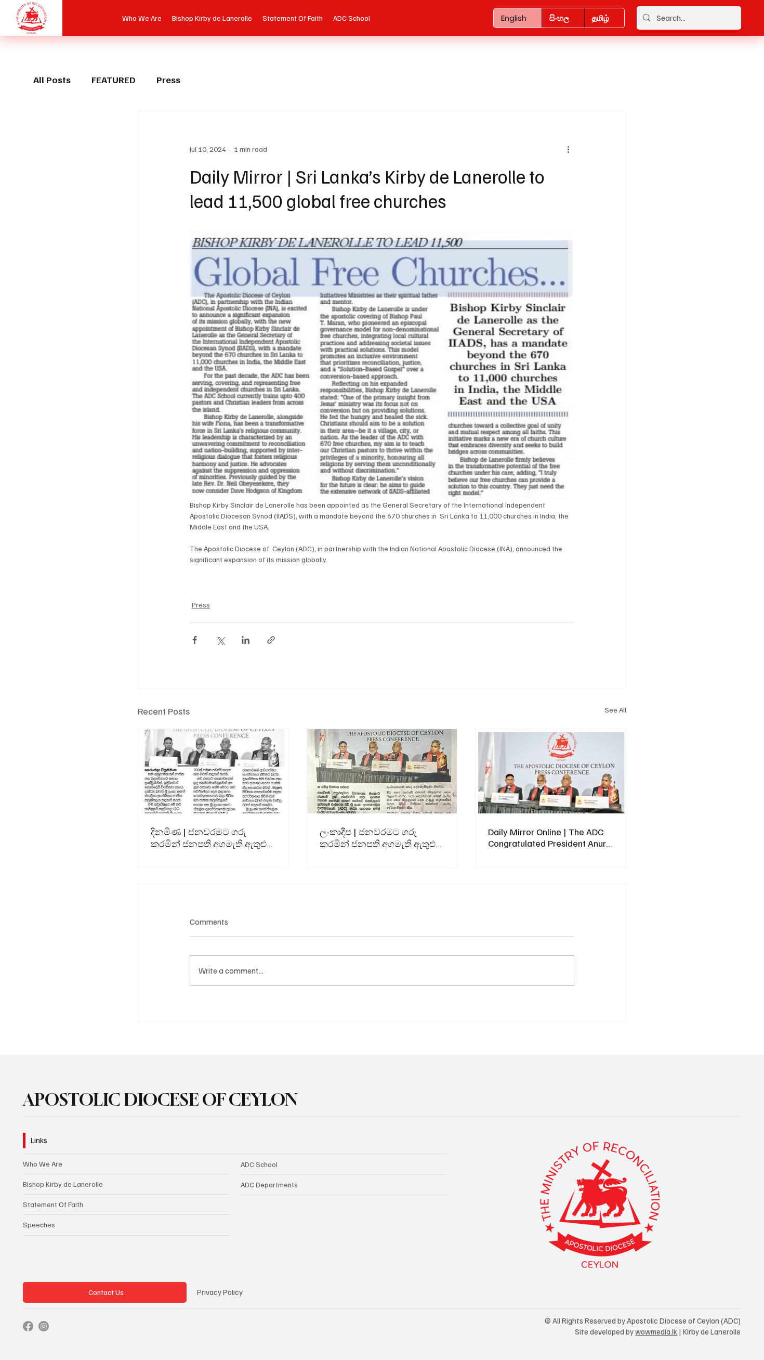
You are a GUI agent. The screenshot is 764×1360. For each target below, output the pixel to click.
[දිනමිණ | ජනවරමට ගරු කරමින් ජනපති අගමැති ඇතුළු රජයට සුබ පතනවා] (213, 771)
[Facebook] (28, 1326)
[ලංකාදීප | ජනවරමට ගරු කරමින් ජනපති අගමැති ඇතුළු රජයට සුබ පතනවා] (382, 771)
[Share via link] (271, 640)
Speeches (39, 1224)
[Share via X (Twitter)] (220, 640)
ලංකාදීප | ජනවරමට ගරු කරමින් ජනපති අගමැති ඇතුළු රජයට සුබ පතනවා (378, 838)
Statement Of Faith (53, 1204)
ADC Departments (269, 1184)
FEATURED (113, 79)
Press (168, 79)
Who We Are (42, 1163)
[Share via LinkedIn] (246, 640)
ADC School (259, 1164)
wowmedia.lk (656, 1331)
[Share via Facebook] (195, 640)
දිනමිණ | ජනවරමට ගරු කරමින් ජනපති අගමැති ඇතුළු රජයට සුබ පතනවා (209, 838)
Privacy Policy (220, 1292)
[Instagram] (43, 1326)
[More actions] (568, 149)
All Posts (52, 79)
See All (615, 709)
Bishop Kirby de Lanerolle (63, 1184)
